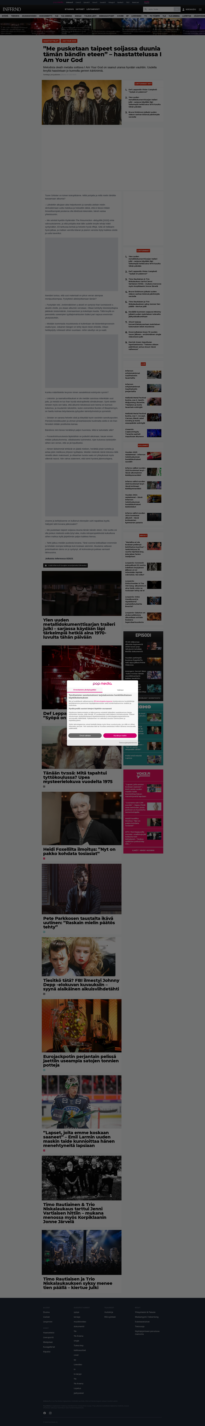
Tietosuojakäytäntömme (128, 743)
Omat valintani (85, 735)
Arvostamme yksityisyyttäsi (84, 690)
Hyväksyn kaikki (120, 735)
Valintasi (120, 690)
